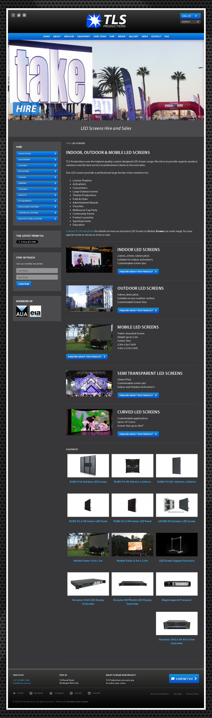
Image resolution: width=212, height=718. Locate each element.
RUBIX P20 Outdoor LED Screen (88, 481)
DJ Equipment (24, 201)
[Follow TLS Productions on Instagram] (24, 15)
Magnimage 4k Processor (177, 600)
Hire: (68, 143)
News (145, 36)
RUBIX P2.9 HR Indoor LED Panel (132, 521)
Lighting (22, 165)
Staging (22, 177)
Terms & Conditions (160, 693)
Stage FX (22, 195)
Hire (111, 36)
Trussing (22, 189)
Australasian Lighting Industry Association (21, 311)
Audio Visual (24, 153)
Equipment (83, 36)
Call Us (186, 15)
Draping (22, 183)
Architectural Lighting (30, 218)
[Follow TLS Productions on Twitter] (19, 15)
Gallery (133, 36)
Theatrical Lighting (28, 212)
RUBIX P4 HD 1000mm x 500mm (176, 481)
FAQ (166, 36)
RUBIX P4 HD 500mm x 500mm (132, 481)
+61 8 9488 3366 (21, 680)
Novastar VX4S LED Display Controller (88, 601)
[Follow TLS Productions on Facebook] (13, 15)
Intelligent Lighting (28, 206)
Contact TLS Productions (80, 231)
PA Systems (23, 171)
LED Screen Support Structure (176, 560)
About (57, 36)
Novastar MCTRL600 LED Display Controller (132, 601)
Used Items (99, 36)
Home (46, 36)
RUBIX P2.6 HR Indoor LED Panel (88, 521)
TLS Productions (106, 21)
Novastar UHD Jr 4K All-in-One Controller (177, 641)
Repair (121, 36)
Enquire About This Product (136, 271)
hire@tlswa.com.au (22, 683)
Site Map (177, 693)
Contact (156, 36)
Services (69, 36)
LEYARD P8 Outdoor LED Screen (176, 521)
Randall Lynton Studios (77, 701)
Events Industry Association (35, 311)
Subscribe (23, 283)
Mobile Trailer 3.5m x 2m (88, 560)
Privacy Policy (192, 693)
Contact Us (184, 679)
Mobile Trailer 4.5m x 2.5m (132, 560)
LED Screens (24, 159)
